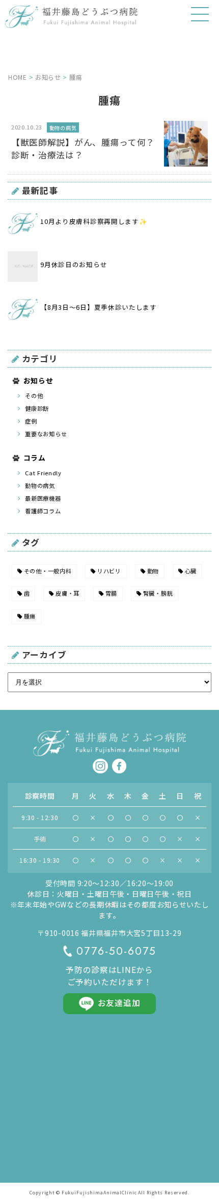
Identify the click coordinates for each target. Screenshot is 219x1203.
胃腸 (111, 593)
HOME (17, 77)
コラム (34, 457)
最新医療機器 (43, 498)
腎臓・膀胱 (158, 593)
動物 (153, 571)
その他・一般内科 (48, 571)
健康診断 (37, 408)
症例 (31, 421)
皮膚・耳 (67, 593)
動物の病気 (40, 485)
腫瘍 (30, 616)
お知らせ (38, 380)
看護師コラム (43, 511)
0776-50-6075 (116, 951)
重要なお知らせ (46, 434)
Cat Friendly (43, 473)
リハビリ (109, 571)
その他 (34, 396)
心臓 (191, 571)
